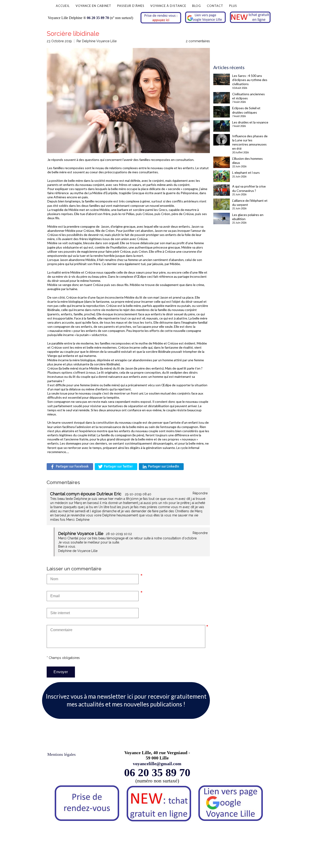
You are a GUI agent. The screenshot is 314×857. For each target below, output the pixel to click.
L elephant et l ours (246, 172)
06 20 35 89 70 (98, 18)
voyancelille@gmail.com (157, 763)
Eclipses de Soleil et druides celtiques (246, 110)
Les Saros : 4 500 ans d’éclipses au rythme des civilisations (249, 80)
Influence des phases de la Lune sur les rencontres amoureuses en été (250, 142)
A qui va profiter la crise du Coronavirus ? (249, 188)
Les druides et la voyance (250, 122)
